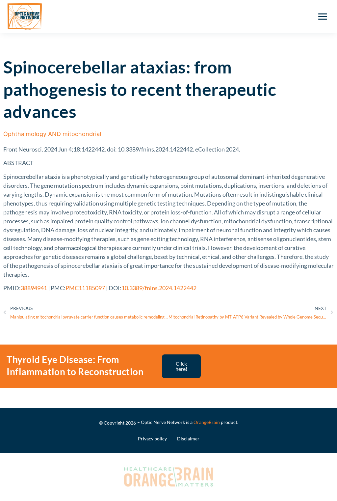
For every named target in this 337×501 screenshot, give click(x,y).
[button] (322, 16)
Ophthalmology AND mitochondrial (52, 133)
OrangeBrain (207, 422)
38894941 (34, 288)
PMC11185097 (85, 288)
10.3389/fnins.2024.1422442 (158, 288)
